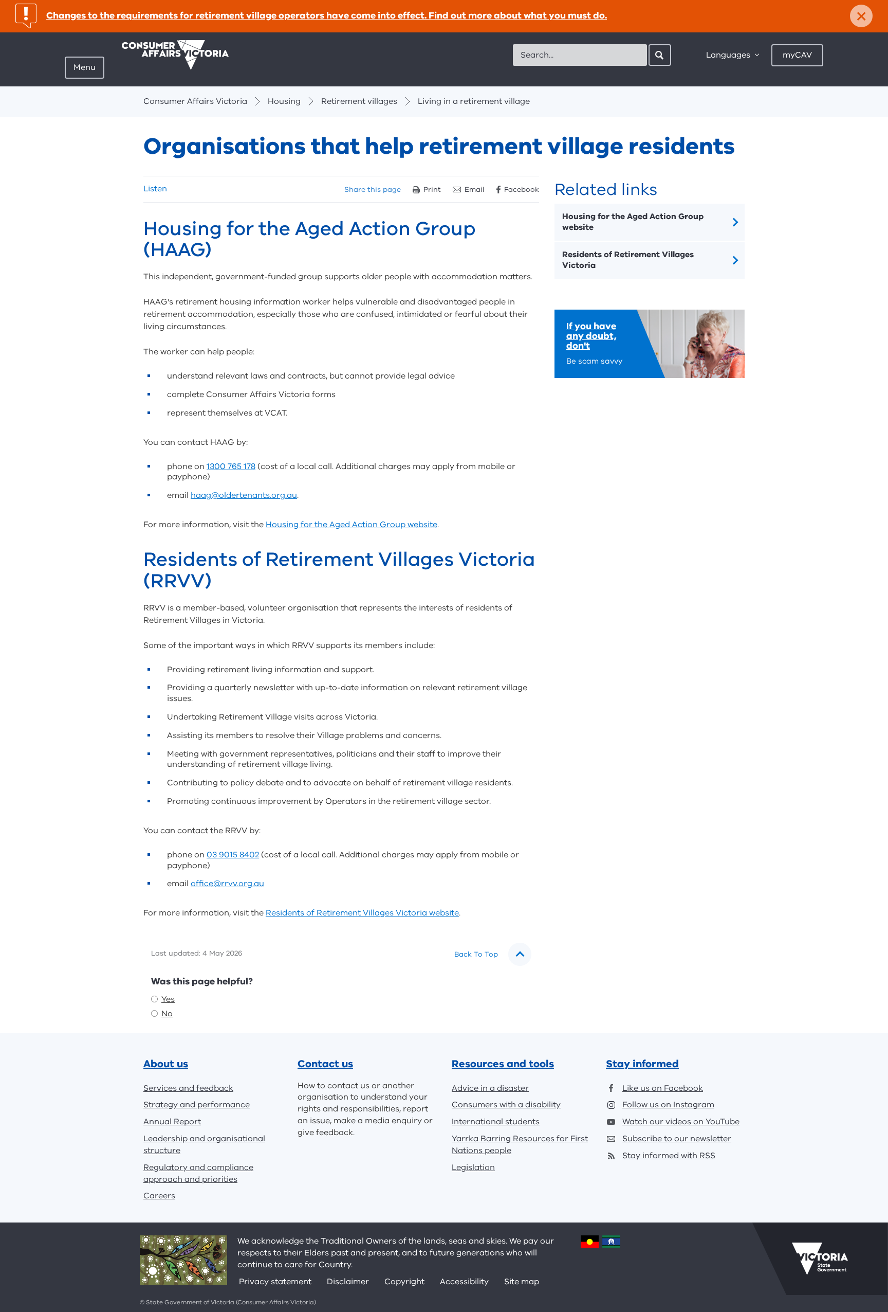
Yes (168, 999)
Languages (728, 55)
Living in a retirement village (474, 101)
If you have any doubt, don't (591, 336)
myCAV (797, 55)
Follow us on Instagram (668, 1104)
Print (432, 189)
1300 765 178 (231, 466)
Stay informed (642, 1064)
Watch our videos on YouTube (680, 1121)
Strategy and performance (196, 1104)
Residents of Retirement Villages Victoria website (362, 913)
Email (475, 189)
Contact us (325, 1064)
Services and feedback (188, 1088)
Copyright (404, 1281)
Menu (84, 67)
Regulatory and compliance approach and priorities (198, 1173)
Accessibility (464, 1281)
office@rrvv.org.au (227, 883)
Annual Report (172, 1121)
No (167, 1013)
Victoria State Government (820, 1259)
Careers (159, 1195)
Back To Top (476, 954)
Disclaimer (348, 1281)
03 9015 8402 (233, 854)
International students (496, 1121)
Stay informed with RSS (668, 1155)
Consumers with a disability (506, 1104)
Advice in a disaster (490, 1088)
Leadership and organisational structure (204, 1144)
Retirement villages (359, 101)
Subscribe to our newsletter (676, 1138)
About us (165, 1064)
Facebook (521, 189)
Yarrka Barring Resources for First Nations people (520, 1144)
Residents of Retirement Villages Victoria (628, 260)
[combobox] (580, 55)
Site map (521, 1281)
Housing (284, 101)
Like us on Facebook (662, 1088)
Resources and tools (503, 1064)
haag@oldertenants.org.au (244, 495)
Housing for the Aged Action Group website (351, 524)
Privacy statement (275, 1281)
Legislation (473, 1167)
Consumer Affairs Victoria (195, 101)
